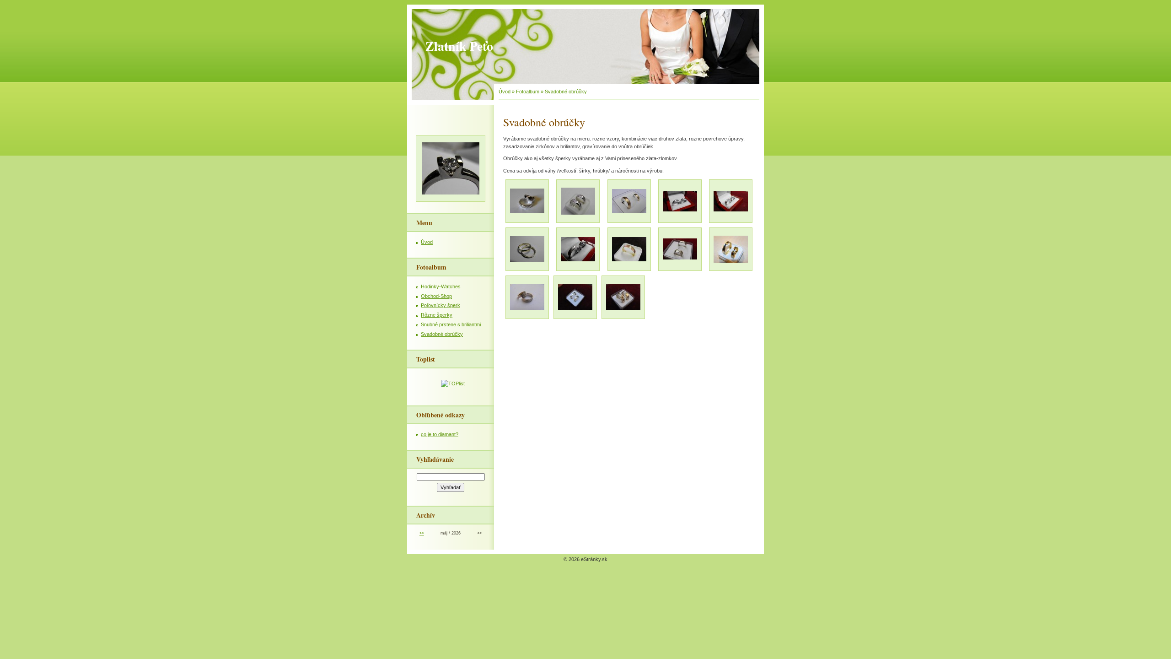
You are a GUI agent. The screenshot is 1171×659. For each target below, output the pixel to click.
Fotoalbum (527, 91)
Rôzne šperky (436, 315)
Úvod (504, 91)
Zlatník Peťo (459, 46)
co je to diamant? (439, 434)
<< (421, 533)
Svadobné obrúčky (442, 334)
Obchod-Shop (436, 296)
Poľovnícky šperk (440, 305)
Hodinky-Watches (441, 286)
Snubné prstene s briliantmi (451, 324)
